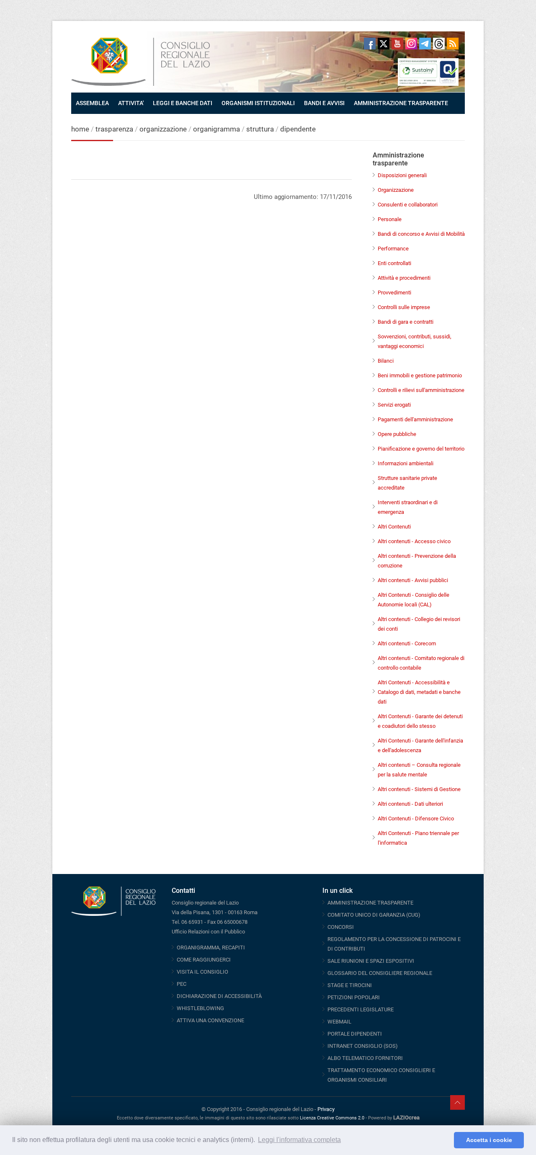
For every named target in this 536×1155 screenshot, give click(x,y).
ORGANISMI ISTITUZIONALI (258, 103)
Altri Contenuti (394, 526)
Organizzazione (396, 190)
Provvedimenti (394, 292)
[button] (445, 1140)
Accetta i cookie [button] (489, 1140)
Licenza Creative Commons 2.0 (332, 1118)
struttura (260, 129)
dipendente (298, 129)
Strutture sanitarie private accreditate (407, 483)
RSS (453, 43)
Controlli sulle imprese (404, 307)
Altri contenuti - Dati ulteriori (410, 804)
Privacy (326, 1109)
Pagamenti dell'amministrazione (415, 419)
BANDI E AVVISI (324, 103)
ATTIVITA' (131, 103)
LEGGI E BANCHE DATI (182, 103)
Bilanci (386, 361)
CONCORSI (340, 927)
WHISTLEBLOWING (200, 1008)
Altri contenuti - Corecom (407, 643)
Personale (390, 219)
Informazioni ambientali (405, 463)
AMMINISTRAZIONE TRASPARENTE (401, 103)
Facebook (370, 43)
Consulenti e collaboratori (408, 204)
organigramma (216, 129)
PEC (181, 984)
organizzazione (163, 129)
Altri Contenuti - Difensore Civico (416, 818)
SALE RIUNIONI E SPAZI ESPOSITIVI (370, 961)
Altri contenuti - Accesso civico (414, 541)
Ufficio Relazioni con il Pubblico (208, 931)
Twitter (383, 43)
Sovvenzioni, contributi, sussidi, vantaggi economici (414, 341)
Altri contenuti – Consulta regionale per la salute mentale (419, 770)
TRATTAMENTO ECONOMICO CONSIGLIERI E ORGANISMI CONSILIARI (381, 1075)
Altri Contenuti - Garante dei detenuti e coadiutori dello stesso (420, 721)
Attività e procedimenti (404, 278)
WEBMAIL (339, 1021)
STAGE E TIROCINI (349, 985)
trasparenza (115, 129)
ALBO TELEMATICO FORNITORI (365, 1058)
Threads (439, 43)
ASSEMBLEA (92, 103)
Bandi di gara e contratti (405, 322)
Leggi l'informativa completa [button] (299, 1139)
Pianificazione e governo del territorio (421, 449)
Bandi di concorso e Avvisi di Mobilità (421, 234)
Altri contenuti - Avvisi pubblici (413, 580)
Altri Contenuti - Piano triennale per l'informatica (418, 838)
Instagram (411, 43)
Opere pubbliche (397, 434)
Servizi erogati (394, 405)
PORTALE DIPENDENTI (354, 1034)
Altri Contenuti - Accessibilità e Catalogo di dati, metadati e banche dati (419, 692)
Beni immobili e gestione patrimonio (420, 375)
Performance (393, 248)
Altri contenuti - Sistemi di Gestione (419, 789)
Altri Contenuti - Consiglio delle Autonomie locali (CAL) (413, 600)
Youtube (397, 43)
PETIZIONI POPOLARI (353, 997)
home (80, 129)
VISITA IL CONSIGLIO (202, 972)
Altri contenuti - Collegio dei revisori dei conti (419, 624)
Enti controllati (394, 263)
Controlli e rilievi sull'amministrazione (421, 390)
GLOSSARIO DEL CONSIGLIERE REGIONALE (379, 973)
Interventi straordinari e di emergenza (408, 507)
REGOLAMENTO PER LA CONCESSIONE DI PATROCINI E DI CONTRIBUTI (394, 944)
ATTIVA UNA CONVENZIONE (210, 1020)
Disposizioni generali (402, 175)
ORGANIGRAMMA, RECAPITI (211, 947)
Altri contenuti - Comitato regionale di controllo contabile (421, 663)
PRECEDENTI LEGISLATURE (360, 1009)
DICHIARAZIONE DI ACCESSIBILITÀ (219, 996)
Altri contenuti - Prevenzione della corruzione (417, 561)
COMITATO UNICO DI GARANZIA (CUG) (373, 915)
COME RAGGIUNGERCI (204, 959)
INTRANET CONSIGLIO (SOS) (362, 1046)
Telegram (425, 43)
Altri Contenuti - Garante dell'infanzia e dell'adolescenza (420, 745)
